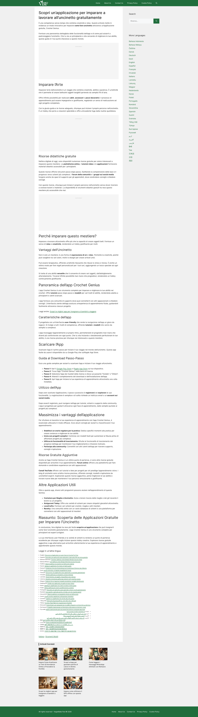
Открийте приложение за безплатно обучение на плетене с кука (66, 607)
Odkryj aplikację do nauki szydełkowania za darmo (59, 587)
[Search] (156, 21)
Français (132, 69)
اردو (130, 136)
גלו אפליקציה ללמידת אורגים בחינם (76, 611)
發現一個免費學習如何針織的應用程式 (56, 629)
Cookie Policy (147, 3)
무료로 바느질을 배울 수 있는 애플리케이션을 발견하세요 (60, 631)
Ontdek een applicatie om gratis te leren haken (60, 583)
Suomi (131, 115)
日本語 (131, 154)
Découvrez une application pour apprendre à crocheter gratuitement (65, 572)
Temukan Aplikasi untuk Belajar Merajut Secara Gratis (66, 559)
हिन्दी (130, 147)
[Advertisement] (79, 61)
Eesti (131, 59)
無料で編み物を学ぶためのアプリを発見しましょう (59, 624)
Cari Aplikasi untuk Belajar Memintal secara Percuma (65, 561)
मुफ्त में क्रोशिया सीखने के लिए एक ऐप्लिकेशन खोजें (54, 620)
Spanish (132, 111)
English (132, 62)
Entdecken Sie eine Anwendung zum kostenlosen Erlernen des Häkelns (66, 568)
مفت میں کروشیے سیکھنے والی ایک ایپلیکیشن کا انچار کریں (70, 613)
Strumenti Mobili (51, 636)
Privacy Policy (132, 3)
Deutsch (132, 55)
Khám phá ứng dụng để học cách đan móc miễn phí (61, 600)
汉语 (130, 157)
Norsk (131, 94)
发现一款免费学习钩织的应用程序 (55, 626)
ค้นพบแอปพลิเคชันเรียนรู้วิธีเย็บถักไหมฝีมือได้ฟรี (59, 622)
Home (98, 3)
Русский (132, 133)
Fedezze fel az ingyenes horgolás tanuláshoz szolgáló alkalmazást (64, 581)
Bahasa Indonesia (136, 41)
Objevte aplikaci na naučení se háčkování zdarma (59, 564)
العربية (131, 140)
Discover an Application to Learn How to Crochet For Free (61, 555)
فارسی (131, 143)
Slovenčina (133, 108)
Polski (131, 97)
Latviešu (132, 80)
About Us (107, 3)
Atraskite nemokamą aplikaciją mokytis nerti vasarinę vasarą (62, 579)
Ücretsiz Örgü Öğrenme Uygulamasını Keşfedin (58, 603)
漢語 (130, 161)
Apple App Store (81, 369)
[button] (156, 3)
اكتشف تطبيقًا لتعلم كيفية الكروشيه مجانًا (74, 616)
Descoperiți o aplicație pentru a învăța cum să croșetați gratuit (63, 592)
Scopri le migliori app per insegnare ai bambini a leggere (73, 311)
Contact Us (119, 3)
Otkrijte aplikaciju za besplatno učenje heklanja (59, 574)
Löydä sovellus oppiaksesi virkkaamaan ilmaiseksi (58, 596)
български (133, 129)
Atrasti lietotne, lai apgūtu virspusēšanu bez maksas (61, 577)
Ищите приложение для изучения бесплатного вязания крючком (65, 609)
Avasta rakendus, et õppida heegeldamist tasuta (57, 570)
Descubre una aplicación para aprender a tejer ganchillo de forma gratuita (66, 557)
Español (132, 66)
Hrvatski (132, 73)
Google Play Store (64, 369)
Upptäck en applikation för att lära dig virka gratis (60, 598)
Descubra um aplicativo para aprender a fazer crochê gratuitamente (66, 590)
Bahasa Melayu (135, 45)
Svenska (132, 119)
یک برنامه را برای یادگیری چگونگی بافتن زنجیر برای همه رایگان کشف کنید (65, 618)
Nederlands (134, 90)
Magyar (132, 87)
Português (133, 101)
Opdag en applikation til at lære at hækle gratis (58, 566)
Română (132, 104)
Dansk (131, 52)
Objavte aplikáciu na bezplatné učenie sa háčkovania (62, 594)
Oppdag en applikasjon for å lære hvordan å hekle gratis (60, 585)
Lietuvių (132, 83)
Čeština (132, 48)
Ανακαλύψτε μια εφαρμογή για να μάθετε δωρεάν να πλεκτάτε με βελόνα (68, 605)
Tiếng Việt (133, 122)
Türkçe (131, 126)
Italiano (41, 636)
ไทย (130, 150)
